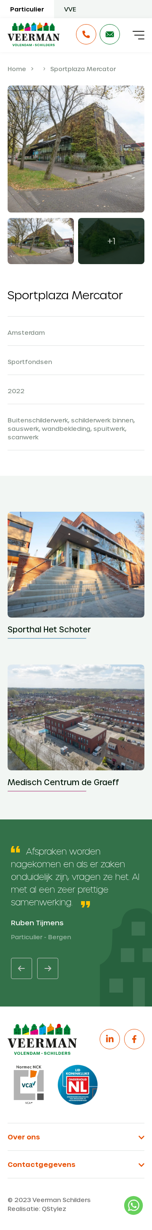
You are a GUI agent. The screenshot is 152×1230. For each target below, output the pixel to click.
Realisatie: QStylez (37, 1208)
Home (17, 68)
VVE (70, 9)
